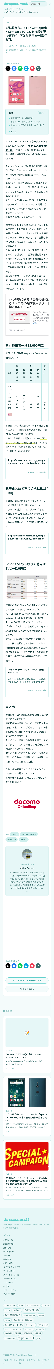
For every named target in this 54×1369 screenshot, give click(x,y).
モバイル (9, 22)
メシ (6, 1255)
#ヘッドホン (29, 1329)
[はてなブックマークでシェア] (26, 68)
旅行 (7, 1259)
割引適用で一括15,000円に (22, 118)
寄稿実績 (21, 1361)
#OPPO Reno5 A (12, 1314)
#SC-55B (41, 1315)
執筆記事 (8, 1244)
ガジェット (9, 1290)
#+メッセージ (30, 1325)
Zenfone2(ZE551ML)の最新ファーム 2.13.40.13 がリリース (23, 1056)
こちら (44, 405)
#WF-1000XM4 (43, 1325)
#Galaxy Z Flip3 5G (14, 1324)
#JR (38, 1338)
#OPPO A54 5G (31, 1309)
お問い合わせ (45, 1361)
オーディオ (9, 1278)
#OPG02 (7, 1310)
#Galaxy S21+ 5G (29, 1315)
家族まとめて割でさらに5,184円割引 (26, 121)
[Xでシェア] (8, 68)
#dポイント (17, 1310)
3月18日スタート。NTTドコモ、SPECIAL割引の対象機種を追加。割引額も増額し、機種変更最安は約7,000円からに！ (26, 1181)
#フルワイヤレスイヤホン (13, 1329)
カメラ (8, 1282)
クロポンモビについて (10, 1361)
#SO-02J (23, 839)
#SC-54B (7, 1320)
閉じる (41, 113)
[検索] (49, 4)
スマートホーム (11, 1274)
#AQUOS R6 (28, 1333)
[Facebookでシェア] (14, 68)
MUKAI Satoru (27, 868)
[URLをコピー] (38, 68)
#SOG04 (21, 1305)
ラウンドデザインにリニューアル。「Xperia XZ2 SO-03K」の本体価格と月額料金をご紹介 (26, 1117)
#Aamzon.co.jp (10, 1305)
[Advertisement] (27, 928)
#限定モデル (40, 1329)
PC (6, 1286)
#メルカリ (45, 1305)
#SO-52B (38, 1333)
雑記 (7, 1248)
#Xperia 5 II (8, 1333)
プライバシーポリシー (33, 1361)
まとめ (13, 131)
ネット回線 (9, 1271)
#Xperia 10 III (26, 1338)
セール (8, 1251)
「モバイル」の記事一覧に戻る (28, 980)
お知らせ (8, 1240)
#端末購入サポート (29, 834)
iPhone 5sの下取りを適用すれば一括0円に (27, 126)
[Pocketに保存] (32, 68)
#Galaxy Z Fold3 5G (23, 1319)
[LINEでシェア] (20, 68)
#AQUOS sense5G (33, 1305)
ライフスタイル (11, 1267)
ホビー (8, 1263)
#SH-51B (18, 1333)
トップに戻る (28, 988)
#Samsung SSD (10, 1338)
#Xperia (14, 834)
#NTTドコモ (11, 839)
